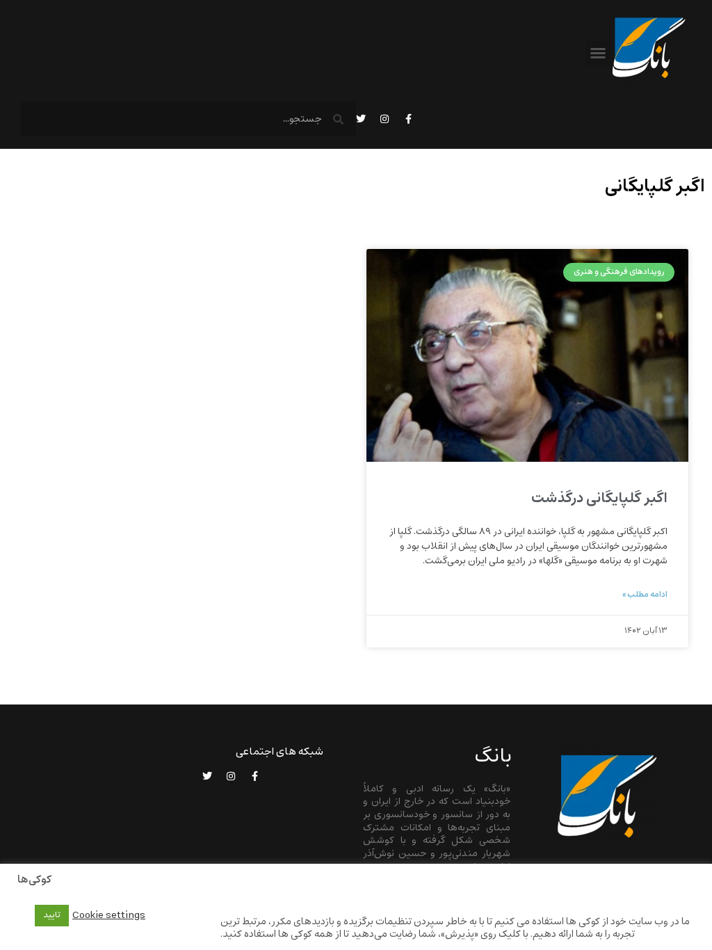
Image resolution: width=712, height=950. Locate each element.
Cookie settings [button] (108, 915)
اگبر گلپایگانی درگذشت (599, 498)
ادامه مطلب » (645, 594)
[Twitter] (361, 119)
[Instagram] (384, 119)
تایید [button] (51, 915)
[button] (597, 52)
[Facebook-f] (408, 119)
